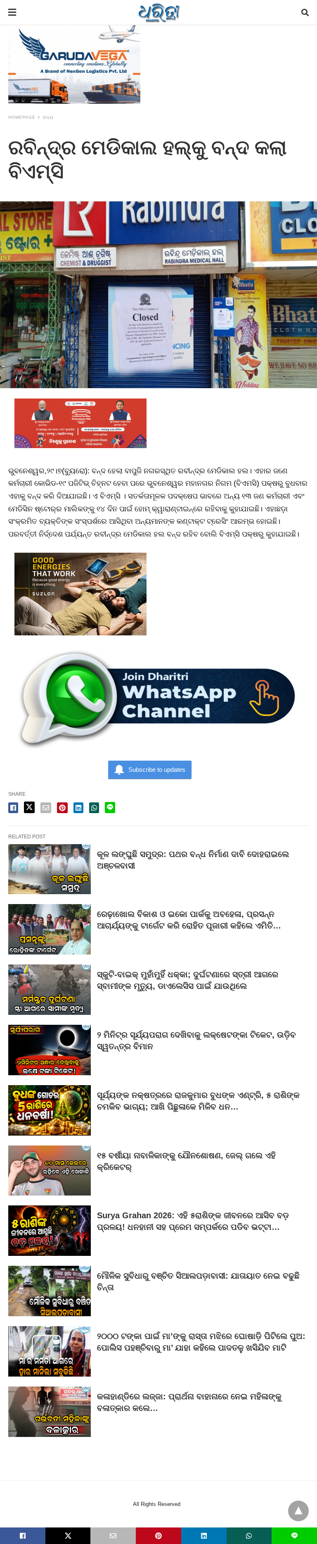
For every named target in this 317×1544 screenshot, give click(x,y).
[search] (305, 13)
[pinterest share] (62, 807)
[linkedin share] (78, 807)
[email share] (45, 807)
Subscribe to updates (156, 769)
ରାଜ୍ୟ (48, 117)
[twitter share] (29, 807)
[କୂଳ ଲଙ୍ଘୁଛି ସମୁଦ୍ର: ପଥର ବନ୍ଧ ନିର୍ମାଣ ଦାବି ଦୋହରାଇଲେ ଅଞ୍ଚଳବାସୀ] (49, 869)
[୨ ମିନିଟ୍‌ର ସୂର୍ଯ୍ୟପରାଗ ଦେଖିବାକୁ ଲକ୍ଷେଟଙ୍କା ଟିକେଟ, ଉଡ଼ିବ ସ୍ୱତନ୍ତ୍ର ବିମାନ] (49, 1050)
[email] (113, 1535)
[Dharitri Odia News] (159, 12)
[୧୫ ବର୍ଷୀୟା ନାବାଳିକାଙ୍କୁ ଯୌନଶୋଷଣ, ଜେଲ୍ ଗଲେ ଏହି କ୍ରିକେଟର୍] (49, 1170)
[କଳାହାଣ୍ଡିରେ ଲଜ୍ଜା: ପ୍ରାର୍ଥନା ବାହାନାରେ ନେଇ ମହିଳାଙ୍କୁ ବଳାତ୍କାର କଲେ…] (49, 1411)
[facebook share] (13, 807)
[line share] (110, 807)
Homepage (21, 117)
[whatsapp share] (94, 807)
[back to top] (298, 1511)
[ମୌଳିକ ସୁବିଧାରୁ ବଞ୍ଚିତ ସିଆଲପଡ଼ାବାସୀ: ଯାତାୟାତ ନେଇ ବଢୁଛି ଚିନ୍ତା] (49, 1291)
